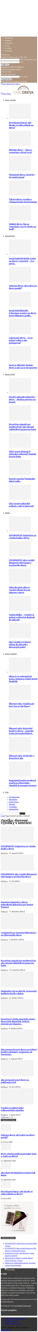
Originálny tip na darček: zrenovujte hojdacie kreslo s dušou (19, 992)
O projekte (8, 48)
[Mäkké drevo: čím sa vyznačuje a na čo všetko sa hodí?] (20, 220)
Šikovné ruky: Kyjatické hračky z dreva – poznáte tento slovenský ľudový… (21, 731)
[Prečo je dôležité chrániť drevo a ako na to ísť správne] (20, 361)
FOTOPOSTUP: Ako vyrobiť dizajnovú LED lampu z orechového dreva (22, 563)
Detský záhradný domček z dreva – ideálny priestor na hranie (22, 399)
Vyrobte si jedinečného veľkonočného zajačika (12, 1109)
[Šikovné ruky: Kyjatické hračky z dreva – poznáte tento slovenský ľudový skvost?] (20, 724)
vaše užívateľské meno (28, 59)
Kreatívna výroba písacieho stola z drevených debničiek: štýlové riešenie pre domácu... (18, 1021)
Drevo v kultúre (11, 654)
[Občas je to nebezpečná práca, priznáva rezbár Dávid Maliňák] (20, 672)
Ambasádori (8, 51)
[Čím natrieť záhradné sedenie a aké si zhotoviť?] (20, 499)
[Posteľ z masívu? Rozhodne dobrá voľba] (20, 474)
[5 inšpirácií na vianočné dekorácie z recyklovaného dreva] (17, 928)
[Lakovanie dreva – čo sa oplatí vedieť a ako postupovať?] (20, 333)
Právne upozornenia (12, 1323)
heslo (22, 62)
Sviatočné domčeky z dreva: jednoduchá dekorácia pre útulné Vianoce (17, 904)
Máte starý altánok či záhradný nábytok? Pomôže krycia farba (22, 454)
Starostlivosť (10, 236)
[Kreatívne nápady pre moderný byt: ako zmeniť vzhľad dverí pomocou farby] (20, 420)
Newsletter (8, 40)
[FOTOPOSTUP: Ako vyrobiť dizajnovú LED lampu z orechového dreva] (20, 556)
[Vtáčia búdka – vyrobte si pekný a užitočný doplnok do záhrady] (20, 610)
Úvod (3, 816)
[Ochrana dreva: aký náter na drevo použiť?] (20, 281)
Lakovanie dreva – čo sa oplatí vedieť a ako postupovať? (21, 340)
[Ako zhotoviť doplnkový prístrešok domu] (6, 1168)
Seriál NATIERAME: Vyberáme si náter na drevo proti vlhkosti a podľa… (22, 313)
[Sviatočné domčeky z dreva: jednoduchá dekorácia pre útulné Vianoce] (17, 898)
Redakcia (4, 853)
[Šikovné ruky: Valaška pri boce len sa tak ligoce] (20, 699)
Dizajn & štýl (10, 374)
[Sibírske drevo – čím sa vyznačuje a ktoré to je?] (20, 145)
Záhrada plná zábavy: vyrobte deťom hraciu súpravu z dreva (19, 590)
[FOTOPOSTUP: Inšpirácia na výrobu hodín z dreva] (20, 531)
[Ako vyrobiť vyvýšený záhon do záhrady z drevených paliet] (20, 638)
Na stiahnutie (9, 38)
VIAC (7, 792)
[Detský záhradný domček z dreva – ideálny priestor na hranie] (20, 392)
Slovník (7, 45)
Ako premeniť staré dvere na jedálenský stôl (15, 1081)
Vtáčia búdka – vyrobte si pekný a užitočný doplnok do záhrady (22, 617)
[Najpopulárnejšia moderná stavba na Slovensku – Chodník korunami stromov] (20, 776)
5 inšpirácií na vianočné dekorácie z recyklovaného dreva (18, 934)
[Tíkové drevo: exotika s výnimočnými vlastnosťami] (20, 195)
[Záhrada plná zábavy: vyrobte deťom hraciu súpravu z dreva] (20, 583)
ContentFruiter (6, 1330)
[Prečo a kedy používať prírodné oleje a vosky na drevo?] (6, 1150)
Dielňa (7, 513)
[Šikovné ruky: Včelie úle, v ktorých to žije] (20, 751)
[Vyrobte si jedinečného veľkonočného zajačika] (17, 1104)
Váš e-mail (23, 77)
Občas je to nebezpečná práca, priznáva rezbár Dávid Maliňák (23, 679)
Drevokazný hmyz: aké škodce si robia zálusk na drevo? (21, 125)
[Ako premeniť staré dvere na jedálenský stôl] (17, 1076)
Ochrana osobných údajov (11, 69)
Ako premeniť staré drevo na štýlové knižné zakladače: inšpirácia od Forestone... (19, 1052)
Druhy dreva (8, 43)
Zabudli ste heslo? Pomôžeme (12, 67)
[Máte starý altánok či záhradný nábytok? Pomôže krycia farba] (20, 447)
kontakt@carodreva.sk (22, 1306)
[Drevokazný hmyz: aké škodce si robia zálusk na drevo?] (20, 118)
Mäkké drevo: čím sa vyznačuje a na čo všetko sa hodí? (22, 226)
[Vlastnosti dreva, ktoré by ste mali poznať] (20, 170)
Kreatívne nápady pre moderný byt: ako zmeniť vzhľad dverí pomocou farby (22, 427)
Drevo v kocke (10, 100)
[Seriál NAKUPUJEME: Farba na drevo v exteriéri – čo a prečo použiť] (20, 254)
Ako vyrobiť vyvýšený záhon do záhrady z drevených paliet (20, 644)
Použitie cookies (11, 1321)
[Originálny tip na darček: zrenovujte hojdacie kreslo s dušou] (17, 987)
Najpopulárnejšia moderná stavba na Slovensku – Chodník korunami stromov (23, 783)
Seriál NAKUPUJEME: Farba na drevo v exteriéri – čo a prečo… (22, 261)
